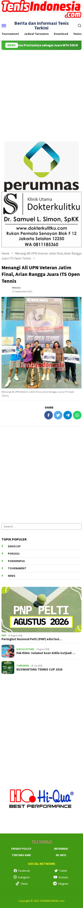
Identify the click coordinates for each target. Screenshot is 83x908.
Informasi (61, 849)
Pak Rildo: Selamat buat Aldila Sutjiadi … (45, 653)
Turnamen (22, 665)
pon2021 (14, 553)
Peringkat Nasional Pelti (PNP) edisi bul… (31, 639)
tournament (17, 568)
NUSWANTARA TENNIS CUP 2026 (39, 669)
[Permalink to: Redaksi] (5, 289)
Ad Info (61, 855)
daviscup (14, 546)
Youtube (63, 877)
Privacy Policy (21, 849)
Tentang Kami (21, 855)
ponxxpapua (16, 561)
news (11, 576)
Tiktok (24, 884)
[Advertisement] (41, 93)
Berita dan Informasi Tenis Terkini (41, 25)
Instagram (24, 877)
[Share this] (48, 415)
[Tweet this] (58, 415)
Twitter (63, 871)
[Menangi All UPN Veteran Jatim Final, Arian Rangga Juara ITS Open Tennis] (41, 343)
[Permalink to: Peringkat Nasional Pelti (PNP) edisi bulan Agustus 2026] (41, 609)
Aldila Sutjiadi (25, 649)
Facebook (24, 871)
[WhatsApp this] (77, 415)
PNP (3, 635)
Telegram (63, 884)
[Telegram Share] (67, 415)
